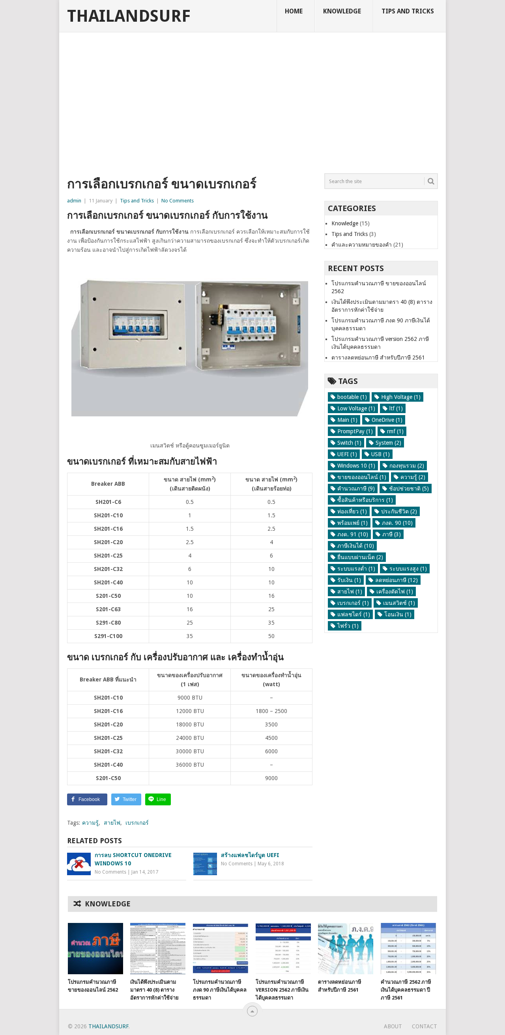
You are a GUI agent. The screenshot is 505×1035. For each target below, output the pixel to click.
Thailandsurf (129, 16)
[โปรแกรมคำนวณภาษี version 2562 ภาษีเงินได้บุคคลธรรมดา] (283, 948)
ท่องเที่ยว (352, 511)
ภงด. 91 (352, 534)
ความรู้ (90, 823)
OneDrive (387, 420)
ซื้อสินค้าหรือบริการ (365, 500)
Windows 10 (356, 465)
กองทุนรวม (406, 465)
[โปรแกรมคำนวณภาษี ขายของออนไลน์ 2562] (95, 948)
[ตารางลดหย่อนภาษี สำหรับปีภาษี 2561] (345, 948)
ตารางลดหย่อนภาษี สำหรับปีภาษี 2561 (378, 357)
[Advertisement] (252, 104)
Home (294, 11)
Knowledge (342, 11)
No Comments (177, 201)
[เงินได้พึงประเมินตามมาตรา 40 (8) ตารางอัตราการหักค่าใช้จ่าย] (157, 948)
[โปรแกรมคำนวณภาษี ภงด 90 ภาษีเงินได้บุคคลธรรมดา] (220, 948)
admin (74, 201)
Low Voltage (356, 408)
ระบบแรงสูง (408, 568)
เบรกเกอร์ (137, 823)
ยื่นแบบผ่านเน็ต (360, 557)
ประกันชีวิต (399, 511)
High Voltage (401, 397)
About (393, 1026)
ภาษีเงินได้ (355, 546)
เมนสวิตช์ (399, 603)
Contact (424, 1026)
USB (380, 454)
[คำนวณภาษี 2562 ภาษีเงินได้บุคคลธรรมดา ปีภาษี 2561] (408, 948)
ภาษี (391, 534)
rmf (395, 431)
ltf (396, 408)
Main (347, 420)
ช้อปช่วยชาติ (409, 488)
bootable (352, 397)
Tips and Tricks (408, 11)
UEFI (347, 454)
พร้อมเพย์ (352, 523)
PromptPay (355, 431)
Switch (349, 443)
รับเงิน (349, 580)
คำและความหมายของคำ (361, 244)
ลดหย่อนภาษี (396, 580)
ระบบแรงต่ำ (356, 568)
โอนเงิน (397, 614)
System (388, 443)
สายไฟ (112, 823)
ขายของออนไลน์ (361, 477)
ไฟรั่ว (348, 626)
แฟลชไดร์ (353, 614)
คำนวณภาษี (356, 488)
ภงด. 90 (397, 523)
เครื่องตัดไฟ (394, 591)
